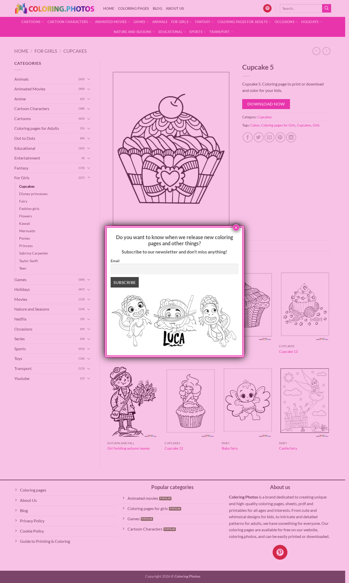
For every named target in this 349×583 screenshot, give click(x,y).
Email (115, 261)
